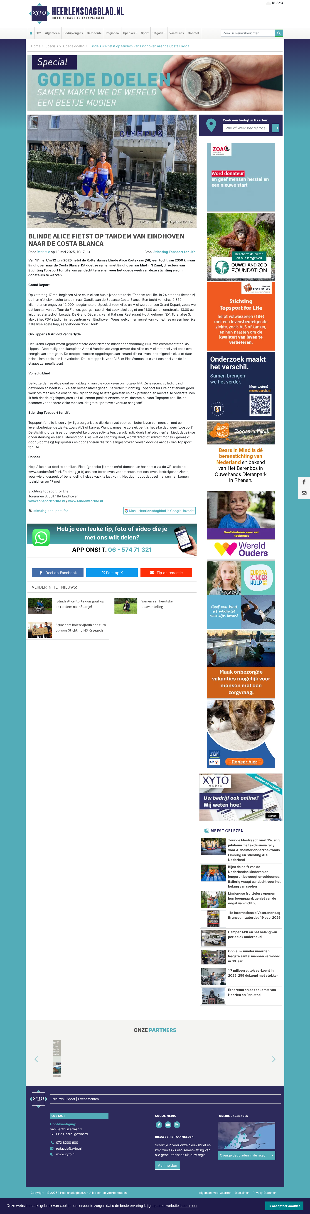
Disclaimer (242, 1192)
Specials (51, 46)
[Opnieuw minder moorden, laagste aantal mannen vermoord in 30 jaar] (213, 957)
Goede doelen (73, 46)
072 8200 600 (67, 1142)
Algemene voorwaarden (215, 1192)
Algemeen (52, 33)
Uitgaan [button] (158, 33)
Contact (193, 33)
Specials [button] (129, 33)
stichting (40, 511)
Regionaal (112, 33)
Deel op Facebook (61, 572)
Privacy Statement (265, 1192)
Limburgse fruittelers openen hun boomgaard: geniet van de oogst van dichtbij (252, 898)
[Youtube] (168, 1124)
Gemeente (94, 33)
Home (35, 46)
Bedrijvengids (73, 33)
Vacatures (176, 33)
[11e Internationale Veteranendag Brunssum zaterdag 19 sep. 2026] (213, 919)
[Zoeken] (279, 33)
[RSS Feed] (177, 1124)
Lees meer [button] (188, 1206)
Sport (145, 33)
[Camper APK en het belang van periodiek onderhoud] (213, 938)
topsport (55, 511)
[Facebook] (159, 1124)
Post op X (114, 572)
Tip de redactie (170, 572)
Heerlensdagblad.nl (88, 11)
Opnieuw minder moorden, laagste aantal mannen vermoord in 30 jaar (254, 956)
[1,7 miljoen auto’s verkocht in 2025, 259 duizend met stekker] (213, 976)
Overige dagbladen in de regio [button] (243, 1155)
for (66, 511)
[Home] (31, 33)
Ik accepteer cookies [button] (284, 1206)
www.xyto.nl (65, 1154)
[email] (304, 493)
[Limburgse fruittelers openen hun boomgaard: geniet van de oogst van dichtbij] (213, 899)
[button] (31, 1059)
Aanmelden (167, 1165)
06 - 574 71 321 (130, 549)
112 (39, 33)
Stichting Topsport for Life (174, 252)
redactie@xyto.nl (68, 1148)
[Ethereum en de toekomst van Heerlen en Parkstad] (213, 996)
